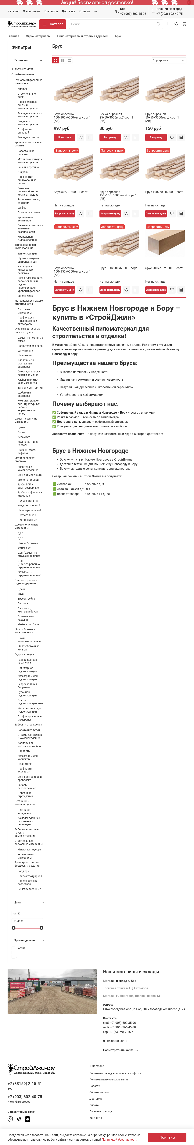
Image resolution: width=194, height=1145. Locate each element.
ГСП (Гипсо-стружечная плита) (29, 574)
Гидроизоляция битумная (27, 686)
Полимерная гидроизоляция (27, 669)
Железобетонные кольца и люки (25, 631)
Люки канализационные (29, 640)
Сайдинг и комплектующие (28, 123)
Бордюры (24, 871)
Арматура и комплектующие (28, 468)
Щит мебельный (28, 543)
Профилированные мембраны (29, 718)
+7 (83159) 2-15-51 (25, 1083)
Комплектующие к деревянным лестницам (29, 821)
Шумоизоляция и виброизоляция (28, 260)
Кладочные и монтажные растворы (26, 363)
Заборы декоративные (27, 786)
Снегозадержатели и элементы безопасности (30, 229)
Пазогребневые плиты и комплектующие (28, 105)
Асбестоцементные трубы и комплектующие (26, 833)
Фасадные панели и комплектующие (30, 115)
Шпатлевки (25, 355)
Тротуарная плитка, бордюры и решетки (27, 864)
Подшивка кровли (29, 212)
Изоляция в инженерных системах (25, 270)
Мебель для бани (28, 624)
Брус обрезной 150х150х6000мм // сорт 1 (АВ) (118, 195)
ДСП (20, 538)
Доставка (69, 11)
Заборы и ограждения (28, 724)
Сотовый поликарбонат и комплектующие (28, 192)
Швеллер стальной (29, 510)
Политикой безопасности (120, 1139)
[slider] (13, 928)
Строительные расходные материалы (29, 842)
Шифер (22, 207)
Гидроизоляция (24, 654)
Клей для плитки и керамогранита (29, 381)
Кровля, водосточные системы (28, 144)
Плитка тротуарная (30, 876)
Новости (94, 1086)
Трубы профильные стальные (30, 494)
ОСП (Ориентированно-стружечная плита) (29, 564)
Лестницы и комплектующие (25, 803)
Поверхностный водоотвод (28, 882)
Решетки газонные (29, 889)
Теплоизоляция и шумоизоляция (25, 246)
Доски (22, 589)
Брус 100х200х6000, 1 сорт (164, 192)
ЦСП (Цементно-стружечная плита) (29, 554)
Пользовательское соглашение (108, 1079)
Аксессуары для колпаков (28, 757)
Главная (13, 36)
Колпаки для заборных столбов (29, 744)
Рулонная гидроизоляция (27, 694)
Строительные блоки (27, 95)
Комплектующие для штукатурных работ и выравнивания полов (29, 407)
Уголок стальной (28, 479)
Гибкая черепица (28, 167)
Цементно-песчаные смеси (30, 339)
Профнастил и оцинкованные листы (27, 180)
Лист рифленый (27, 520)
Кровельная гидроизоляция (27, 238)
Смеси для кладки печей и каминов (29, 373)
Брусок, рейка (26, 598)
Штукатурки (25, 350)
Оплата (84, 11)
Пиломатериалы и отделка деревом (82, 36)
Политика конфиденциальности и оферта (115, 1073)
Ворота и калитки (29, 730)
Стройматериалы (38, 36)
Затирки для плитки (30, 387)
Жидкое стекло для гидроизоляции (29, 710)
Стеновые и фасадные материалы (28, 81)
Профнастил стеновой (25, 131)
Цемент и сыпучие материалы (26, 420)
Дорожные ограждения (25, 794)
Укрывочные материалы (26, 856)
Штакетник (25, 764)
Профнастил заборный (25, 770)
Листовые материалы (25, 311)
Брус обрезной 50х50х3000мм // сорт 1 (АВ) (162, 117)
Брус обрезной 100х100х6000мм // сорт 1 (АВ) (72, 117)
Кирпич (22, 89)
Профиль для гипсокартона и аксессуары (27, 321)
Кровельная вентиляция (25, 219)
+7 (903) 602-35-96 (133, 11)
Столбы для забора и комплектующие (30, 736)
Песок (21, 432)
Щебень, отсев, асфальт (27, 451)
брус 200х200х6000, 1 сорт (164, 268)
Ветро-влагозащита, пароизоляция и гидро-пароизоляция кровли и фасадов (30, 284)
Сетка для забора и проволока (30, 778)
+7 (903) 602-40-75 (169, 11)
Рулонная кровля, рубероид (29, 201)
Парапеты (24, 751)
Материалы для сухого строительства (29, 302)
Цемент (22, 427)
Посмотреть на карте (118, 1050)
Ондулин (23, 172)
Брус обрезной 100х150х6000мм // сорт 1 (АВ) (72, 271)
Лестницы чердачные (24, 811)
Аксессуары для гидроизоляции (28, 677)
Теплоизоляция (27, 253)
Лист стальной (27, 515)
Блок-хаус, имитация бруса (28, 610)
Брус (20, 594)
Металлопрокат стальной (24, 459)
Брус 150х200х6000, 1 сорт (118, 268)
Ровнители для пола (30, 346)
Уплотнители (26, 295)
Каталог (13, 11)
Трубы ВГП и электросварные (28, 486)
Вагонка (23, 603)
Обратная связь (99, 1092)
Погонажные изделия (26, 618)
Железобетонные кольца (28, 648)
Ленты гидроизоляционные (30, 702)
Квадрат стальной (29, 505)
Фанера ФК (24, 548)
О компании (31, 11)
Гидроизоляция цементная (27, 661)
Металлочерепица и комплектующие (30, 161)
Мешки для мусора (29, 849)
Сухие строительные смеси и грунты (27, 330)
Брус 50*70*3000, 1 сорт (71, 192)
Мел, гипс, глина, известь (28, 443)
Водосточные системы (26, 152)
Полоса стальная (28, 500)
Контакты (51, 11)
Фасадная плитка (29, 137)
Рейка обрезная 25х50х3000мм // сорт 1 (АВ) (116, 117)
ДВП (20, 533)
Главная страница (100, 1111)
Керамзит (24, 437)
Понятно (167, 1137)
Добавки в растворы (24, 394)
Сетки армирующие (30, 474)
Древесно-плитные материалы (26, 526)
